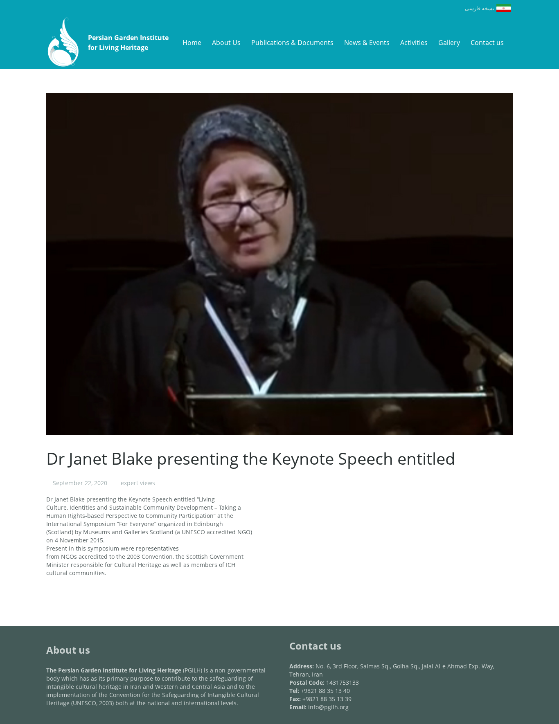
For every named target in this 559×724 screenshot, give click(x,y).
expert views (138, 483)
